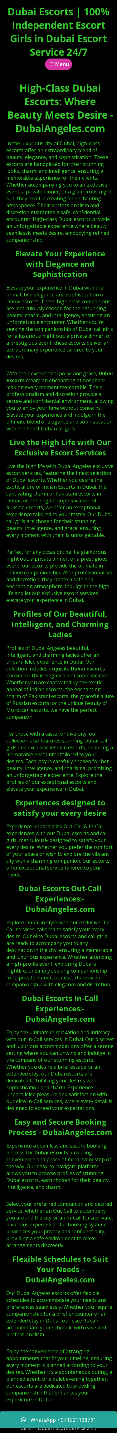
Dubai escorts (88, 668)
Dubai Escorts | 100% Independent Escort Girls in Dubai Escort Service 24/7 (58, 32)
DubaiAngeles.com (60, 909)
